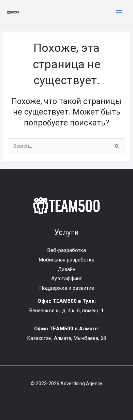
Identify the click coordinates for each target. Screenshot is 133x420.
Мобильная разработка (66, 260)
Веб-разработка (66, 250)
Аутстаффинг (66, 278)
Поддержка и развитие (66, 288)
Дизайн (66, 269)
